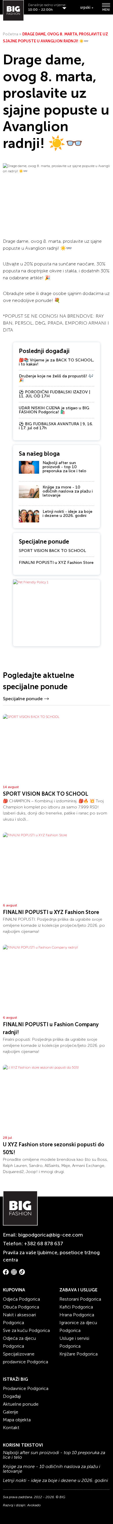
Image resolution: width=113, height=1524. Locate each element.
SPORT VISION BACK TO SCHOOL (52, 550)
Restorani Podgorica (80, 1299)
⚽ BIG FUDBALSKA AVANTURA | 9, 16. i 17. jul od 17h (56, 425)
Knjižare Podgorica (78, 1354)
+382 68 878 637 (43, 1243)
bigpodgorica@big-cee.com (50, 1235)
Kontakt (11, 1427)
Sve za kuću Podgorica (26, 1330)
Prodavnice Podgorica (25, 1388)
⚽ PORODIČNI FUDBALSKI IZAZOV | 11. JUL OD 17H (54, 394)
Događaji (12, 1396)
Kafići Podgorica (76, 1307)
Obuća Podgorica (21, 1307)
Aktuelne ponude (21, 1404)
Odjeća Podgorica (21, 1299)
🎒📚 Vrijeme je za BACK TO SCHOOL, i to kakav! (56, 362)
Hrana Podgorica (76, 1314)
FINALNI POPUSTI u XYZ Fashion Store (56, 562)
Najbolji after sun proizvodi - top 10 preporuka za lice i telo (64, 466)
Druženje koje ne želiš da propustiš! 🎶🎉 (56, 378)
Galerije (10, 1412)
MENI (106, 9)
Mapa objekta (17, 1419)
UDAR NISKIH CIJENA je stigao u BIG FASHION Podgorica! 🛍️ (54, 410)
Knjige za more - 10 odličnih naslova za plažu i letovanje (68, 491)
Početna (10, 34)
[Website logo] (13, 10)
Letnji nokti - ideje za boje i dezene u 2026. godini (67, 513)
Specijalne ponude (23, 698)
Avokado (34, 1505)
